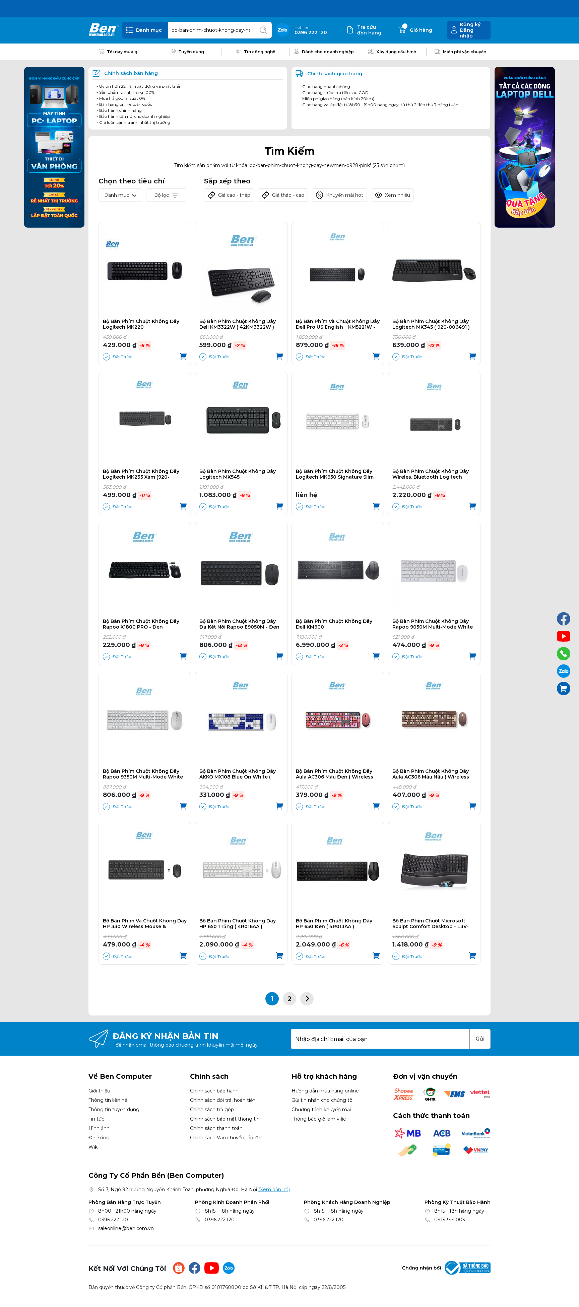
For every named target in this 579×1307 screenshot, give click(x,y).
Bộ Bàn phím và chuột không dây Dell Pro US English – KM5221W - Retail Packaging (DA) (338, 324)
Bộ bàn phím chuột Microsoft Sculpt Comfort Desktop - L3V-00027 (430, 923)
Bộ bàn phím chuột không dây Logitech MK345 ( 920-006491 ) (431, 324)
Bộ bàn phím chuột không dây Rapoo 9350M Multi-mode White (143, 774)
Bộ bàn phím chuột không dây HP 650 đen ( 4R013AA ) (334, 923)
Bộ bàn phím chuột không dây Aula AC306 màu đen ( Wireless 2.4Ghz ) (334, 774)
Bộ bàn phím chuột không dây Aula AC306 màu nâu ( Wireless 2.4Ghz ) (430, 774)
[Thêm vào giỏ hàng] (183, 356)
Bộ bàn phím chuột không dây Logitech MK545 (237, 474)
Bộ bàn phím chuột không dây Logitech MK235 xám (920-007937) (141, 474)
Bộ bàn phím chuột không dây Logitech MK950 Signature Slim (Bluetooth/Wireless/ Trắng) (335, 474)
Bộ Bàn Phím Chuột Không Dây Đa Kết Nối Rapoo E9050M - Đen (239, 624)
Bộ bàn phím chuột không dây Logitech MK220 (141, 324)
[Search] (263, 30)
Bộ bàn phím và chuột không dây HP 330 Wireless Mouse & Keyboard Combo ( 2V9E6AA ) (145, 923)
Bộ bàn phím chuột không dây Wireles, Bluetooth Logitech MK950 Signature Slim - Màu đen (432, 474)
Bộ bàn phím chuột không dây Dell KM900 (334, 624)
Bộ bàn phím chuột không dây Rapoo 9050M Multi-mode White (432, 624)
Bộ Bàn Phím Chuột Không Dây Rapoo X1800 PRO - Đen (141, 624)
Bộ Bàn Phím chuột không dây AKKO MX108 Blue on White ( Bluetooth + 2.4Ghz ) (237, 774)
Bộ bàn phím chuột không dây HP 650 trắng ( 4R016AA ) (237, 923)
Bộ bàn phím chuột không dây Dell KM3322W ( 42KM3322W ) (237, 324)
